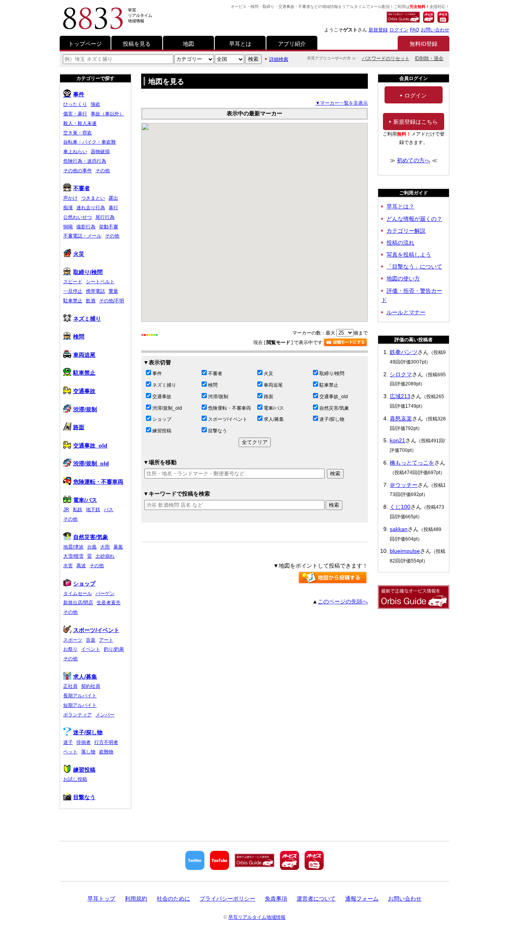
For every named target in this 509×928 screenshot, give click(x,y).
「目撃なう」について (414, 266)
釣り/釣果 (114, 649)
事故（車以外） (107, 114)
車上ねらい (75, 151)
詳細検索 (278, 59)
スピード (72, 281)
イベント (90, 649)
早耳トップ (101, 898)
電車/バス (274, 408)
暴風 (118, 547)
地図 (188, 44)
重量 (113, 291)
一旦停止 (72, 291)
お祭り (70, 649)
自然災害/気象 (334, 408)
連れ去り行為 (90, 207)
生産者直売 (108, 602)
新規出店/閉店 (78, 602)
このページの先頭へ (343, 601)
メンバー (105, 715)
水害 (68, 565)
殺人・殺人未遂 (80, 123)
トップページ (85, 44)
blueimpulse (405, 551)
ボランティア (77, 715)
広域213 (400, 396)
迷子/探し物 (331, 419)
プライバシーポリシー (227, 898)
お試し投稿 (75, 779)
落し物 (88, 752)
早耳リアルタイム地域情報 (257, 917)
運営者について (316, 898)
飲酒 (90, 300)
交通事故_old (333, 396)
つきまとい (93, 198)
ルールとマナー (406, 312)
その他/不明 (111, 300)
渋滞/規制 (218, 396)
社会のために (173, 898)
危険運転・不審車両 (229, 408)
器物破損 (100, 151)
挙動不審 (108, 227)
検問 (213, 385)
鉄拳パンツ (404, 352)
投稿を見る (137, 44)
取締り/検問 (331, 373)
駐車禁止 (328, 385)
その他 (102, 170)
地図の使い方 (403, 278)
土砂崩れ (105, 556)
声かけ (70, 198)
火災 (268, 373)
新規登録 (378, 30)
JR (66, 509)
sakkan (399, 529)
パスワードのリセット (386, 58)
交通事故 (161, 396)
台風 (92, 547)
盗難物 (106, 752)
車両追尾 (273, 385)
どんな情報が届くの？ (414, 219)
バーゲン (105, 593)
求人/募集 (274, 419)
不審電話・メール (82, 236)
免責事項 (276, 898)
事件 (157, 373)
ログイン (398, 30)
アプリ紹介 (292, 44)
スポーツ (72, 640)
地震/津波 (73, 547)
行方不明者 (106, 742)
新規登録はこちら (415, 122)
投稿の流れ (400, 242)
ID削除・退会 (429, 58)
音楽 (90, 640)
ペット (70, 752)
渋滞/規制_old (167, 408)
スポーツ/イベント (227, 419)
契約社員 (90, 686)
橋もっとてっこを (412, 462)
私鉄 (77, 509)
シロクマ (401, 374)
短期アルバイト (80, 705)
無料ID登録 (423, 44)
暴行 (113, 207)
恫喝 (68, 227)
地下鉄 (93, 509)
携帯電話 (95, 291)
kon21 (397, 440)
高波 (81, 565)
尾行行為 (105, 217)
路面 (268, 396)
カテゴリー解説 (406, 231)
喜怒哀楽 (401, 418)
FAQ (414, 30)
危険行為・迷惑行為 (84, 161)
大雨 (105, 547)
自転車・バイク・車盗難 (89, 142)
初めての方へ (413, 160)
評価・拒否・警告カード (411, 295)
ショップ (161, 419)
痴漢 (68, 207)
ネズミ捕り (164, 385)
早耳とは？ (400, 206)
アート (106, 640)
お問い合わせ (435, 30)
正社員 (70, 686)
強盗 (95, 104)
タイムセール (77, 593)
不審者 (215, 373)
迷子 (68, 742)
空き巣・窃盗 (77, 133)
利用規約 (136, 898)
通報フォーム (362, 898)
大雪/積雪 (73, 556)
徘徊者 (83, 742)
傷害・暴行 (75, 114)
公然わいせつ (77, 217)
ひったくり (75, 104)
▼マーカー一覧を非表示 (341, 103)
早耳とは (240, 44)
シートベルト (100, 281)
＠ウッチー (404, 485)
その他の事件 (77, 170)
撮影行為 (85, 227)
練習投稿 (161, 431)
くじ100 (400, 507)
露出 (113, 198)
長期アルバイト (80, 695)
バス (108, 509)
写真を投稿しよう (409, 254)
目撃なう (217, 431)
